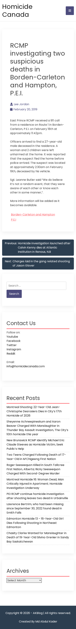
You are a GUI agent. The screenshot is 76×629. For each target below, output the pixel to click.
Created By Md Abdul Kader (38, 621)
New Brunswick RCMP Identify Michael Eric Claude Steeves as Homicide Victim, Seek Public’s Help (36, 444)
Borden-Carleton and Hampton (33, 214)
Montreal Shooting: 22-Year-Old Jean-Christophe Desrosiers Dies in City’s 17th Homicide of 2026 (34, 411)
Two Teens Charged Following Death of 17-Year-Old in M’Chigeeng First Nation (36, 457)
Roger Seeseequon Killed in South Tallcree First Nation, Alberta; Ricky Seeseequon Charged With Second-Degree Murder (35, 469)
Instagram (14, 349)
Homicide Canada (17, 10)
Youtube (12, 337)
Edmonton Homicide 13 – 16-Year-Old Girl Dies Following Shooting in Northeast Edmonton (35, 523)
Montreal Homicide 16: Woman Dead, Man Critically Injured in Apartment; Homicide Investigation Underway (35, 483)
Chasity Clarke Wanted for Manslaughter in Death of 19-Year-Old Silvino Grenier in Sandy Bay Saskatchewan (38, 537)
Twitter (12, 345)
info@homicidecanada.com (26, 366)
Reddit (11, 354)
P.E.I (13, 220)
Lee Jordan (21, 104)
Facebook (14, 341)
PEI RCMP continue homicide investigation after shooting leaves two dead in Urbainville (37, 496)
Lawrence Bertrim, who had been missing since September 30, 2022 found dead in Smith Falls (35, 508)
